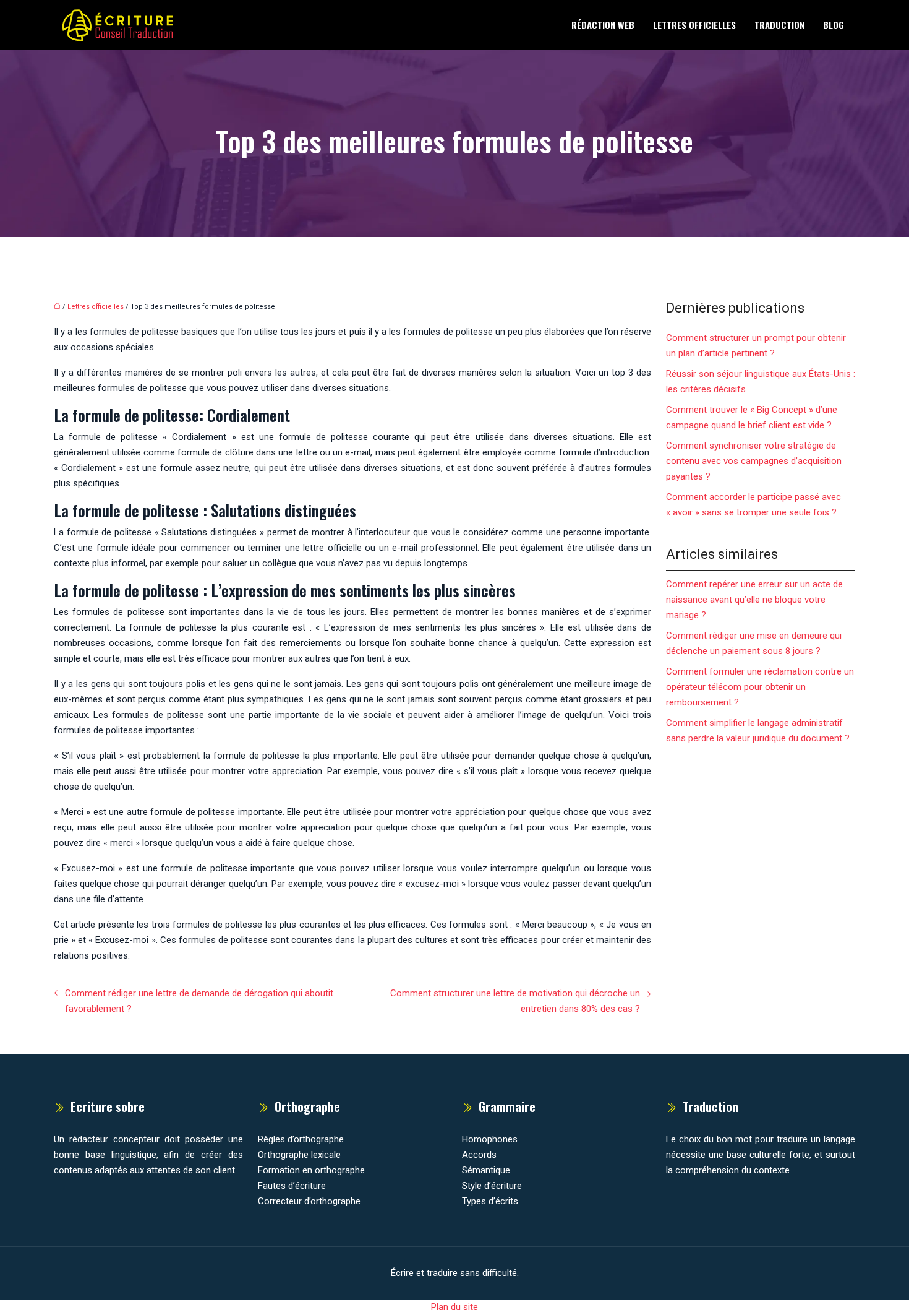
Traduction (779, 25)
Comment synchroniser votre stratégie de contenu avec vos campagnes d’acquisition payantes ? (754, 461)
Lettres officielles (694, 25)
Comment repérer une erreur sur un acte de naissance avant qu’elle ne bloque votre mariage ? (754, 600)
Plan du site (454, 1307)
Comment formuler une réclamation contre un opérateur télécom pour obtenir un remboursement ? (760, 687)
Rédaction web (602, 25)
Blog (833, 25)
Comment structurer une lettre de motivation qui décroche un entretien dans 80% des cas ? (515, 1001)
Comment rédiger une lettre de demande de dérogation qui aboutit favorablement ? (199, 1001)
